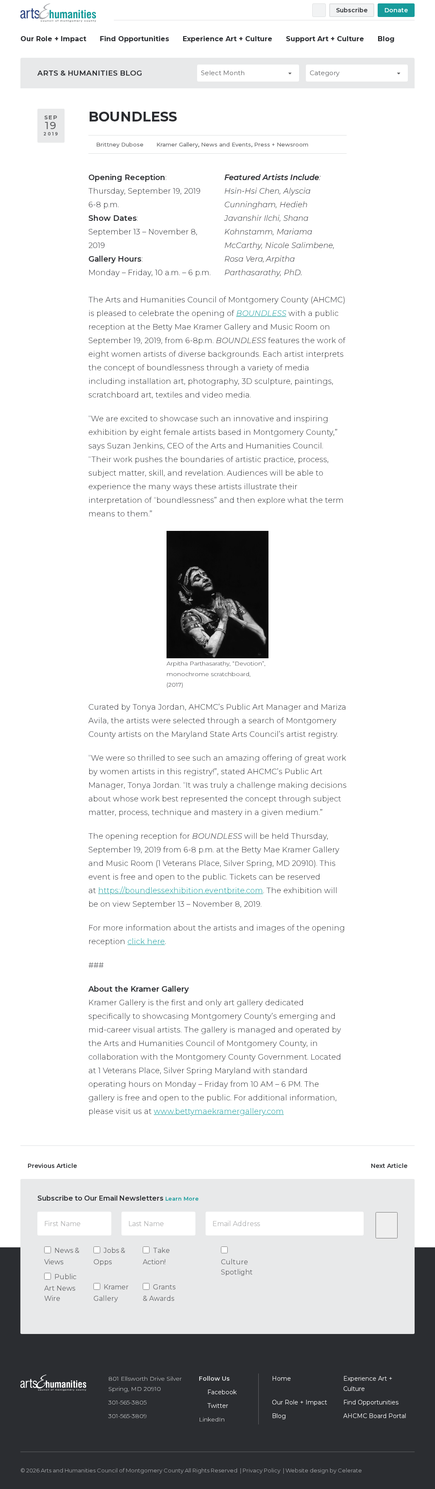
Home (281, 1378)
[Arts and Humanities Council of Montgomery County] (53, 1386)
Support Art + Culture (325, 39)
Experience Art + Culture (227, 39)
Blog (386, 39)
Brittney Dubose (120, 144)
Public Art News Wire (60, 1288)
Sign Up (387, 1225)
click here (146, 941)
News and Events (226, 144)
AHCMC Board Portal (374, 1416)
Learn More (182, 1199)
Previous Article (52, 1166)
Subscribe (351, 10)
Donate (396, 10)
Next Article (389, 1166)
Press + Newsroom (281, 144)
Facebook (291, 10)
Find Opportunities (134, 39)
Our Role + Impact (53, 39)
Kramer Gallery (177, 144)
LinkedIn (212, 1419)
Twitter (301, 10)
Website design (306, 1470)
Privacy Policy (261, 1470)
